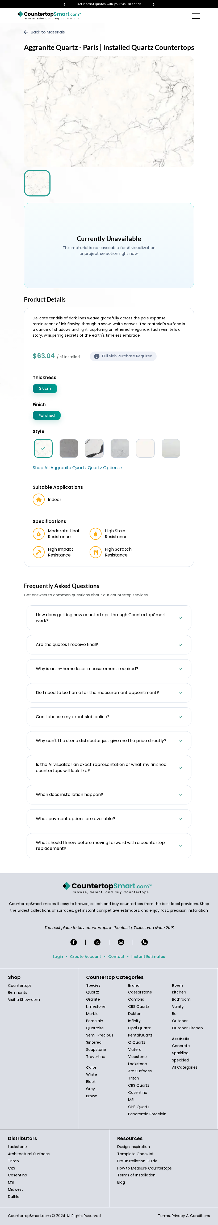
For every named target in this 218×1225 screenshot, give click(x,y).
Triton (133, 1078)
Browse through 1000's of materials (104, 4)
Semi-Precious (99, 1035)
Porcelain (94, 1020)
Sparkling (180, 1053)
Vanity (178, 1006)
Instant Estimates (148, 956)
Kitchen (179, 992)
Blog (121, 1182)
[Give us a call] (144, 942)
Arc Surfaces (140, 1071)
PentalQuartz (140, 1035)
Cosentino (137, 1092)
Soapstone (96, 1049)
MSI (131, 1099)
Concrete (181, 1045)
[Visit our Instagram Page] (97, 942)
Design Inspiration (133, 1146)
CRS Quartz (138, 1006)
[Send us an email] (121, 942)
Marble (92, 1013)
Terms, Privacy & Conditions (184, 1215)
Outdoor (180, 1020)
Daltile (13, 1196)
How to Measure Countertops (144, 1168)
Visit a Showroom (24, 999)
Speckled (180, 1060)
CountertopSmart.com (29, 1215)
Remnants (17, 992)
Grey (90, 1088)
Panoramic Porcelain (147, 1114)
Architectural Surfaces (29, 1154)
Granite (93, 999)
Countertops (20, 985)
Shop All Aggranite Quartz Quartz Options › (77, 468)
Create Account (85, 956)
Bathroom (181, 999)
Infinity (134, 1020)
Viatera (134, 1049)
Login (58, 956)
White (91, 1074)
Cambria (136, 999)
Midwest (15, 1189)
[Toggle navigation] (196, 15)
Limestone (96, 1006)
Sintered (94, 1042)
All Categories (185, 1067)
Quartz (92, 992)
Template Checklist (135, 1154)
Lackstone (137, 1063)
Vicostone (137, 1056)
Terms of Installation (136, 1175)
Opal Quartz (139, 1028)
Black (91, 1081)
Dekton (134, 1013)
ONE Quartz (138, 1107)
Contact (116, 956)
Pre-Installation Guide (137, 1161)
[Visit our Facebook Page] (73, 942)
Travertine (95, 1056)
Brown (91, 1096)
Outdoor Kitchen (187, 1028)
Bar (175, 1013)
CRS (11, 1168)
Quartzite (95, 1028)
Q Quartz (136, 1042)
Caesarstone (140, 992)
